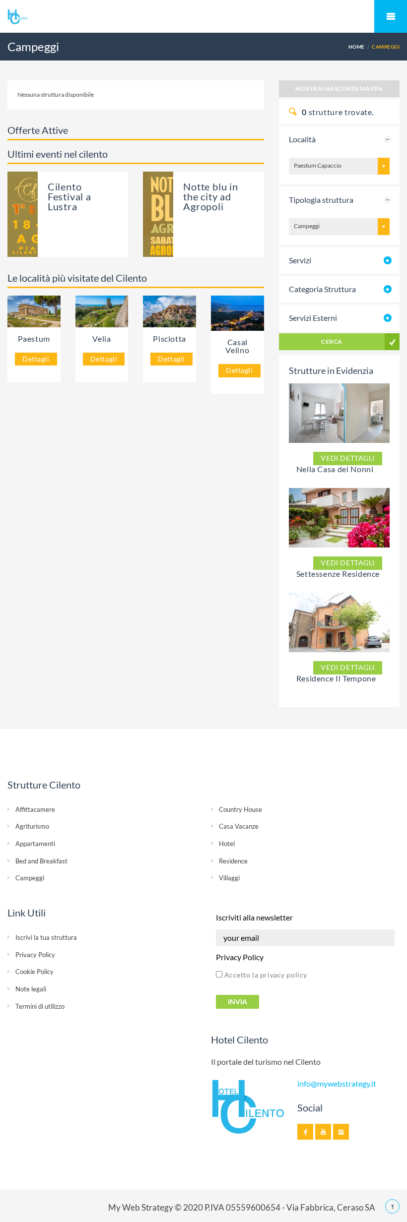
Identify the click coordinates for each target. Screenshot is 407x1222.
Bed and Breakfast (41, 861)
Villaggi (229, 878)
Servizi (300, 260)
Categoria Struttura (322, 289)
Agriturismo (32, 826)
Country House (240, 809)
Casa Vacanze (239, 826)
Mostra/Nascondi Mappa (339, 88)
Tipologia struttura (321, 199)
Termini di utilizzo (40, 1006)
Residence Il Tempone (336, 678)
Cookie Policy (34, 972)
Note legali (30, 989)
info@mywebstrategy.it (336, 1083)
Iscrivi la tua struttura (46, 937)
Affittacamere (35, 809)
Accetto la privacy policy (264, 975)
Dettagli (36, 359)
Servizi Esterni (313, 317)
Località (302, 139)
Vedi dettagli (348, 458)
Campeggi (29, 878)
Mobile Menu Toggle (390, 16)
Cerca (331, 341)
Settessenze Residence (338, 573)
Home (356, 47)
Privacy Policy (35, 955)
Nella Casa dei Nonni (335, 469)
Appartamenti (35, 844)
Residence (233, 861)
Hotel (227, 844)
